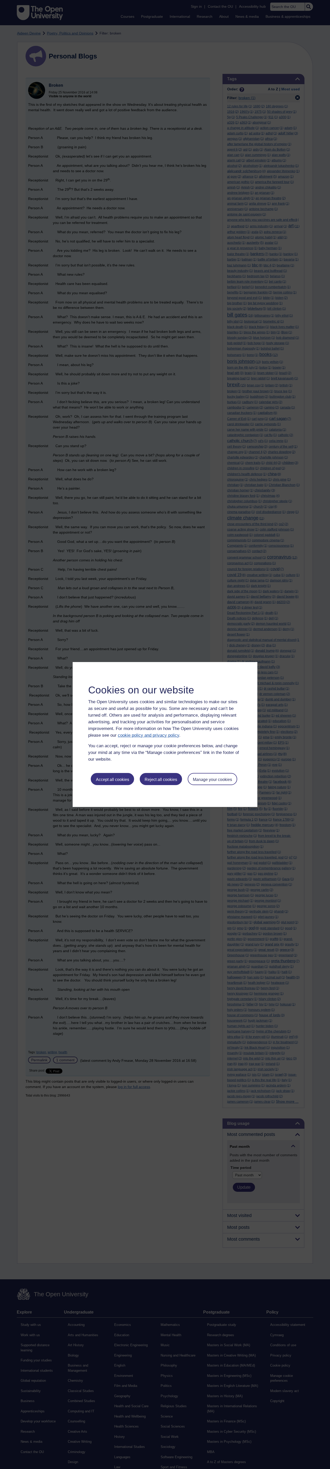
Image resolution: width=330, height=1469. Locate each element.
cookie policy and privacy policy (148, 735)
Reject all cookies (161, 779)
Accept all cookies (112, 779)
